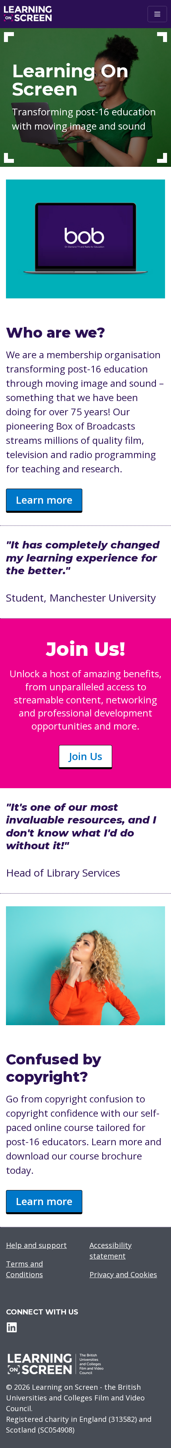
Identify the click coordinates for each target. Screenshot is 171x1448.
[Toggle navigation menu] (157, 14)
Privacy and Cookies (123, 1274)
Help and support (36, 1245)
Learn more (44, 500)
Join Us (85, 756)
